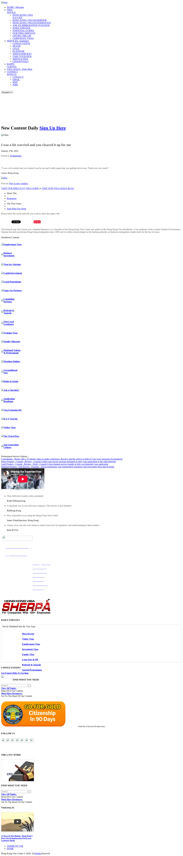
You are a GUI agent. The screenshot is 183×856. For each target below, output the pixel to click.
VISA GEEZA (19, 69)
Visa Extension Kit (12, 410)
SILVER (17, 46)
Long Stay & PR (30, 659)
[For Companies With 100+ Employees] (26, 613)
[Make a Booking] (7, 677)
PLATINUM (18, 51)
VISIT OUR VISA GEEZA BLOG (58, 188)
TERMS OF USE (15, 846)
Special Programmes (32, 670)
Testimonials (15, 156)
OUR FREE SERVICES (24, 33)
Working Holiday (12, 361)
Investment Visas (30, 649)
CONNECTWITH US (12, 73)
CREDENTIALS (21, 61)
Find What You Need (16, 209)
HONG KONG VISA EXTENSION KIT (32, 23)
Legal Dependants (12, 282)
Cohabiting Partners (9, 300)
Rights (37, 853)
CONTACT (18, 77)
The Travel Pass (11, 436)
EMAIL (16, 79)
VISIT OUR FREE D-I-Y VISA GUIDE (20, 188)
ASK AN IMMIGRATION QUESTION (31, 25)
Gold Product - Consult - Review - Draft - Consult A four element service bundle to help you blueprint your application (54, 464)
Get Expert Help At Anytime (15, 673)
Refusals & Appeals (9, 311)
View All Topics (9, 688)
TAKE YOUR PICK (22, 56)
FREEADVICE (11, 11)
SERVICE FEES (20, 59)
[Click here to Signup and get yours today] (91, 770)
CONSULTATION (21, 43)
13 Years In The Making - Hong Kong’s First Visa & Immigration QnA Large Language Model (17, 838)
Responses (11, 198)
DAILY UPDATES (21, 28)
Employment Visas (13, 244)
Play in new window (18, 183)
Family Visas (28, 654)
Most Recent (28, 634)
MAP (15, 82)
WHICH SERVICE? (22, 53)
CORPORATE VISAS (23, 38)
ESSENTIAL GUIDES (23, 30)
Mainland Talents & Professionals (12, 351)
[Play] (4, 178)
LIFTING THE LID (22, 35)
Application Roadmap (9, 400)
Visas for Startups (12, 264)
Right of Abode (11, 381)
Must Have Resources (12, 693)
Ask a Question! (11, 390)
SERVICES (18, 41)
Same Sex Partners (13, 290)
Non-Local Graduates (9, 322)
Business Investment (9, 254)
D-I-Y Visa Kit (10, 419)
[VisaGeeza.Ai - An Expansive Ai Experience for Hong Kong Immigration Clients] (91, 822)
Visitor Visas (10, 427)
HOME (15, 7)
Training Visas (11, 333)
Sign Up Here (52, 128)
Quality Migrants (12, 341)
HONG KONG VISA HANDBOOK (30, 20)
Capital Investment (13, 273)
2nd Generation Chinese (11, 446)
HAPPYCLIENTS (11, 65)
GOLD (16, 48)
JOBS (15, 84)
